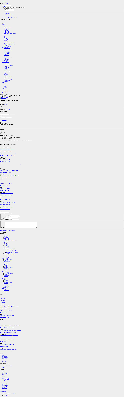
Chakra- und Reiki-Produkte (8, 273)
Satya (3, 360)
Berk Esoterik (4, 355)
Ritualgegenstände (7, 269)
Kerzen (7, 256)
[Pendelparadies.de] (9, 3)
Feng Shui (5, 274)
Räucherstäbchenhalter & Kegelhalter (12, 252)
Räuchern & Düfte (5, 34)
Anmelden (6, 11)
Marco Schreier (4, 358)
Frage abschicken (3, 232)
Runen (5, 277)
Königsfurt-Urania (5, 357)
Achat (1, 130)
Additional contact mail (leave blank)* (19, 7)
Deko (5, 289)
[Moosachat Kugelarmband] (4, 97)
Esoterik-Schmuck (7, 71)
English (3, 24)
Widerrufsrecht (4, 367)
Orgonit (5, 270)
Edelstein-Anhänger (7, 261)
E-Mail (2, 218)
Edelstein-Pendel (6, 235)
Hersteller (3, 374)
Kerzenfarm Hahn (5, 356)
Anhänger (5, 279)
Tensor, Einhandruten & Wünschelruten (10, 240)
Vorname (5, 215)
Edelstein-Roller (6, 272)
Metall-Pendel (6, 236)
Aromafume (6, 243)
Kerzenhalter (8, 257)
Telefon (5, 219)
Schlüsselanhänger (7, 286)
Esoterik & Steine (5, 47)
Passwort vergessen (7, 13)
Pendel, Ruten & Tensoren (6, 26)
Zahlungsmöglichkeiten (5, 379)
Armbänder (5, 104)
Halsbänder (6, 283)
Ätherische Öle (6, 242)
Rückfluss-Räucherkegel (8, 253)
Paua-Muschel (6, 284)
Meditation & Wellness (5, 62)
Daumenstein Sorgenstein (8, 260)
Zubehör (3, 82)
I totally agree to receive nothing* (10, 8)
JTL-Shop (7, 395)
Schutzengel (6, 287)
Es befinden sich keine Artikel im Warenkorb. (11, 17)
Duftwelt (5, 255)
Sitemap (3, 380)
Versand (8, 109)
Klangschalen (6, 276)
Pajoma (3, 359)
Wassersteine (6, 266)
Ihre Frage (2, 227)
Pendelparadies (4, 388)
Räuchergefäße (6, 246)
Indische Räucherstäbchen (10, 249)
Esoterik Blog (3, 298)
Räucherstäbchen (5, 373)
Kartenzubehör (6, 268)
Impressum (4, 366)
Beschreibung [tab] (4, 120)
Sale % (3, 88)
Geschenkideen (6, 290)
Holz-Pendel (6, 237)
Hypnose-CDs (6, 275)
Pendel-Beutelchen (7, 239)
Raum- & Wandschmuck (8, 285)
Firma (5, 217)
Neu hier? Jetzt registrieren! (8, 14)
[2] (2, 115)
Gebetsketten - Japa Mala (8, 282)
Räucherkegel (8, 251)
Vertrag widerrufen (3, 391)
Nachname (5, 216)
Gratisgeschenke (4, 372)
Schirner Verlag (4, 361)
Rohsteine (5, 265)
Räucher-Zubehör (7, 247)
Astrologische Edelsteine (8, 259)
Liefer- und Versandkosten (6, 378)
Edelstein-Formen (7, 262)
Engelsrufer (6, 281)
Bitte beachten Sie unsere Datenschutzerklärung (7, 230)
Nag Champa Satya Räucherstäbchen (12, 250)
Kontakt (3, 377)
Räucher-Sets (6, 245)
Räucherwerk (6, 244)
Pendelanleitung (3, 300)
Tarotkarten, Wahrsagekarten (8, 267)
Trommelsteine (6, 264)
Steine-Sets (6, 263)
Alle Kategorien (5, 19)
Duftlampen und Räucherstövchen (9, 254)
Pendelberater (3, 302)
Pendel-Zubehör (6, 238)
